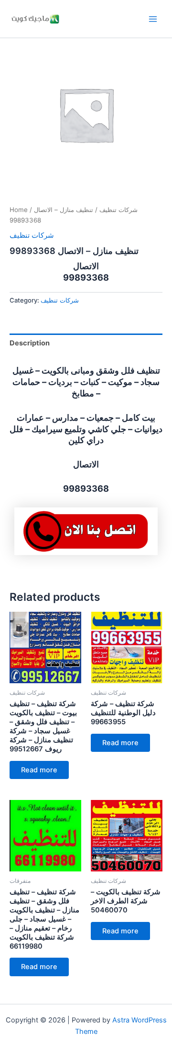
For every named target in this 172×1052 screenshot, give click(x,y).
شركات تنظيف (118, 209)
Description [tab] (30, 343)
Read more (39, 770)
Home (19, 209)
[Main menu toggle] (152, 18)
